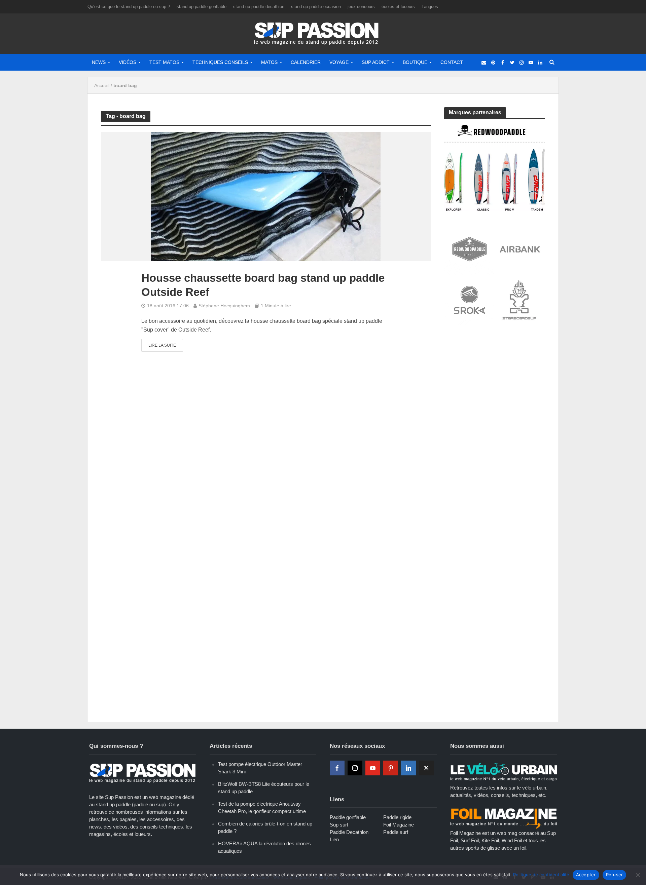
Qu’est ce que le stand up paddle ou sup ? (128, 6)
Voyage (339, 62)
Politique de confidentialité (541, 874)
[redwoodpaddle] (494, 167)
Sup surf (339, 825)
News (99, 62)
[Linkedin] (408, 768)
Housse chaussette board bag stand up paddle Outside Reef (263, 285)
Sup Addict (376, 62)
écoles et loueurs (398, 6)
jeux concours (361, 6)
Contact (451, 62)
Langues (430, 6)
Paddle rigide (397, 817)
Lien (334, 839)
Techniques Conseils (220, 62)
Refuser (614, 874)
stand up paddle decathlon (258, 6)
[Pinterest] (390, 768)
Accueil (101, 85)
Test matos (164, 62)
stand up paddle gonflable (201, 6)
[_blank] (484, 62)
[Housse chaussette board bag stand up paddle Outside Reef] (266, 196)
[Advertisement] (494, 381)
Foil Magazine (398, 825)
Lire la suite (162, 345)
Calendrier (306, 62)
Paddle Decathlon (349, 832)
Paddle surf (395, 832)
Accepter (586, 874)
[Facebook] (337, 768)
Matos (269, 62)
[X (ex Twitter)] (426, 768)
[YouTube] (372, 768)
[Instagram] (355, 768)
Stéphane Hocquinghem (224, 305)
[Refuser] (637, 875)
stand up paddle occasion (316, 6)
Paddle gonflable (348, 817)
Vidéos (127, 62)
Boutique (415, 62)
